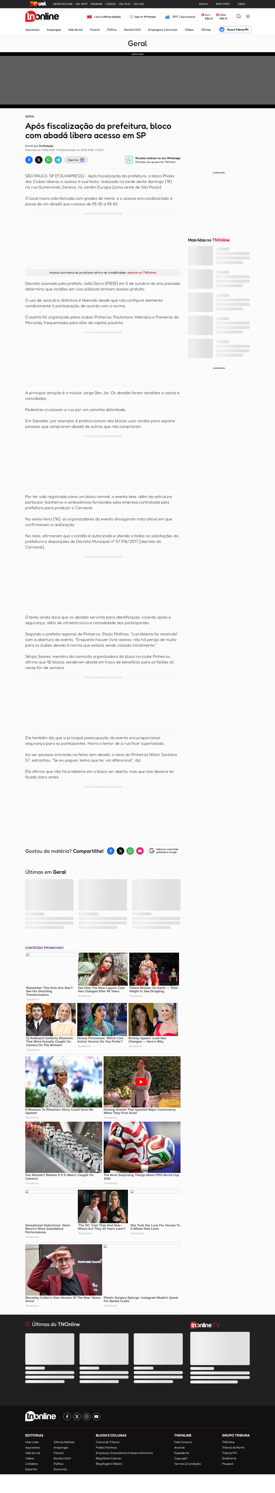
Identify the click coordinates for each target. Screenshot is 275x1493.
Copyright (180, 1458)
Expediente (181, 1453)
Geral (137, 43)
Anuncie (179, 1447)
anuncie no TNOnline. (142, 272)
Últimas (206, 29)
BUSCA (203, 4)
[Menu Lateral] (248, 17)
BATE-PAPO (223, 4)
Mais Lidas (32, 1442)
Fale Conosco (183, 1442)
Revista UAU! (132, 29)
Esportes (31, 1469)
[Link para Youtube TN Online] (96, 1416)
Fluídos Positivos (106, 1447)
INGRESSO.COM (62, 4)
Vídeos (189, 29)
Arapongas (54, 29)
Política (112, 29)
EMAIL (241, 4)
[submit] (239, 16)
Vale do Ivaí (75, 29)
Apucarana (32, 29)
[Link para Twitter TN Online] (77, 1416)
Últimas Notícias (64, 1442)
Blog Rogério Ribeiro (109, 1464)
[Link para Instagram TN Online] (86, 1416)
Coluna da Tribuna (107, 1442)
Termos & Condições (187, 1464)
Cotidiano (31, 1464)
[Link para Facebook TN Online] (67, 1416)
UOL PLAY (125, 4)
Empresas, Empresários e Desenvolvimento (124, 1453)
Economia (60, 1469)
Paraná (94, 29)
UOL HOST (81, 4)
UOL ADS (139, 4)
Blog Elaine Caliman (108, 1458)
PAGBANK (97, 4)
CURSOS (111, 4)
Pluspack (228, 1464)
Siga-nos (73, 159)
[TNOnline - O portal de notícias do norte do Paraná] (42, 17)
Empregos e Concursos (162, 29)
